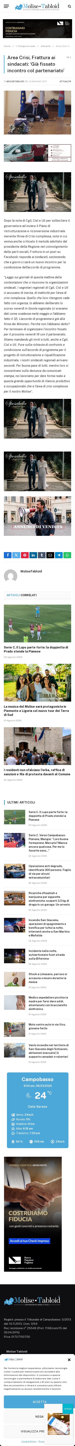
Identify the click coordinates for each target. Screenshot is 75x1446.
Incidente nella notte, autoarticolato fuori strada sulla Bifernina (47, 954)
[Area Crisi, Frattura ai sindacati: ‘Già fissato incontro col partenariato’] (37, 112)
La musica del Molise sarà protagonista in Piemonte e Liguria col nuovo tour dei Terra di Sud (36, 711)
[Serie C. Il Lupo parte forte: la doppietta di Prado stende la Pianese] (37, 623)
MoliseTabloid (15, 81)
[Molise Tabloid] (37, 6)
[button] (69, 1360)
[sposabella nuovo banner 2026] (37, 211)
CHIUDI (68, 1408)
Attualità (65, 81)
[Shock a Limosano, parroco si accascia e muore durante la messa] (14, 979)
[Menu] (6, 6)
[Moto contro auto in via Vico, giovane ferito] (14, 1029)
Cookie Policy (29, 1441)
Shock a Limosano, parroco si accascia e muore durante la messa (48, 978)
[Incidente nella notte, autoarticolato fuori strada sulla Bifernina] (14, 956)
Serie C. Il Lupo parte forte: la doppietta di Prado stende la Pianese (48, 816)
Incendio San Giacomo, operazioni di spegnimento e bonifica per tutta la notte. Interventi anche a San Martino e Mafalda (49, 928)
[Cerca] (69, 6)
